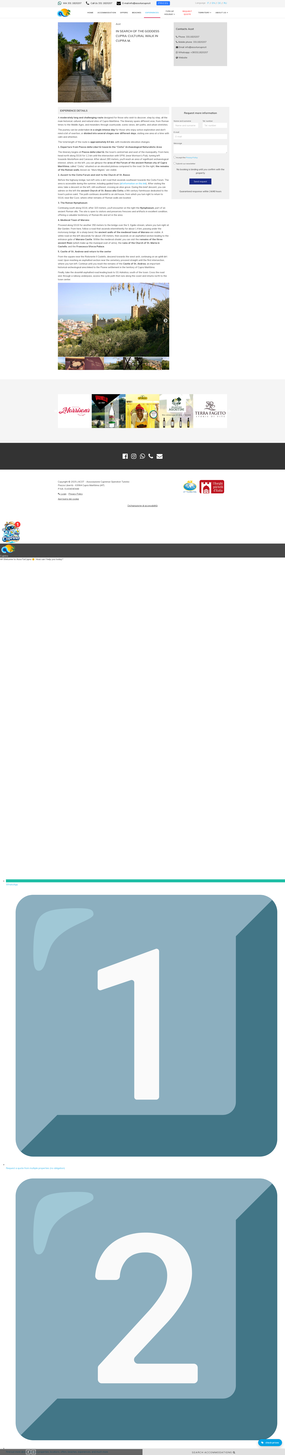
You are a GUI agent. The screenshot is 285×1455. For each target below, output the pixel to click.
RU (225, 2)
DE (219, 2)
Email (192, 47)
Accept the (187, 157)
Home (90, 12)
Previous (59, 319)
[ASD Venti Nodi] (210, 411)
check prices (272, 1442)
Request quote (188, 12)
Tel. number (208, 121)
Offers (124, 12)
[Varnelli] (75, 411)
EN (214, 2)
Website (182, 57)
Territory (203, 12)
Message (178, 143)
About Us (221, 12)
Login (63, 493)
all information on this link (133, 183)
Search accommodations (212, 1452)
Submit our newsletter (185, 163)
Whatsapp (193, 52)
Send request (200, 181)
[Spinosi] (109, 411)
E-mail (176, 132)
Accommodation (107, 12)
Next (163, 319)
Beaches (136, 12)
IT (208, 2)
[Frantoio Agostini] (142, 411)
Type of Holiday (169, 12)
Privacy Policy (192, 157)
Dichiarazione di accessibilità (142, 505)
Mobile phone (192, 42)
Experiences (152, 12)
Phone (188, 36)
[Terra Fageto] (176, 411)
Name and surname (182, 121)
